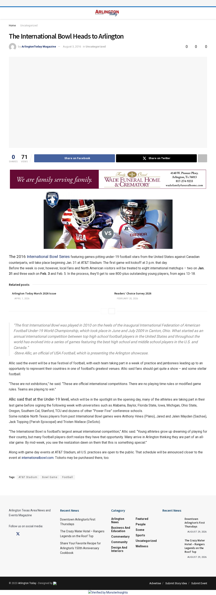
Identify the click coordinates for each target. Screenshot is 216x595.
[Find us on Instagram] (25, 534)
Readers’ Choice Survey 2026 (132, 293)
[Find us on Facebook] (10, 534)
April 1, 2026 (21, 298)
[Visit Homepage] (107, 13)
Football (67, 477)
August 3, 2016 (72, 46)
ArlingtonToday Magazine (39, 46)
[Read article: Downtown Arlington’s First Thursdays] (171, 524)
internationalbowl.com (38, 458)
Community (119, 542)
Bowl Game (49, 477)
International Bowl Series (48, 256)
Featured (142, 518)
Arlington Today (27, 583)
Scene (140, 529)
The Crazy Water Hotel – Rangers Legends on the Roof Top (195, 546)
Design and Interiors (119, 549)
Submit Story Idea (176, 583)
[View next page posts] (112, 311)
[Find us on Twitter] (18, 534)
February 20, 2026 (127, 298)
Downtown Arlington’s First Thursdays (195, 522)
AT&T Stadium (28, 477)
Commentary (120, 536)
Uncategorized (29, 25)
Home (12, 25)
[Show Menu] (108, 3)
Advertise (155, 583)
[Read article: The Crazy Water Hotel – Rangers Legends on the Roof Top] (171, 545)
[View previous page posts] (104, 311)
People (141, 524)
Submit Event (199, 583)
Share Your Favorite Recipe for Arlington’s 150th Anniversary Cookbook (80, 548)
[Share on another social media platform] (202, 158)
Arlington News (117, 520)
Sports (140, 535)
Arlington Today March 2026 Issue (34, 293)
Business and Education (120, 529)
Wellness (142, 546)
